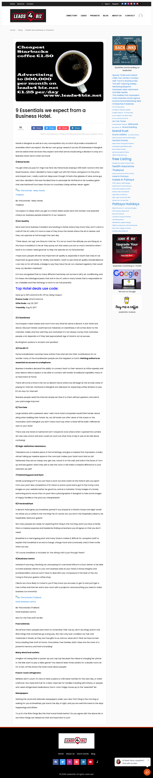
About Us (20, 4)
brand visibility (119, 134)
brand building (129, 127)
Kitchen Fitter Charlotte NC (120, 192)
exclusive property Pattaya (120, 152)
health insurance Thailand (123, 168)
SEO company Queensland (120, 211)
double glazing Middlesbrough (122, 146)
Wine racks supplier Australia (121, 228)
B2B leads (133, 124)
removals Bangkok (131, 208)
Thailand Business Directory (78, 134)
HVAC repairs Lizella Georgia (121, 183)
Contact (30, 4)
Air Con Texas (119, 121)
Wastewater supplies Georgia (121, 222)
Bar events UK (116, 127)
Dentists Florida (120, 140)
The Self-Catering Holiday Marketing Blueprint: (124, 85)
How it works (83, 753)
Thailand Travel (96, 134)
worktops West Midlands (120, 231)
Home (12, 4)
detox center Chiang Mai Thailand (123, 143)
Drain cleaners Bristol (119, 149)
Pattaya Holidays (125, 204)
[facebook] (122, 4)
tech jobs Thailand (118, 214)
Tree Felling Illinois (118, 220)
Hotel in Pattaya (120, 176)
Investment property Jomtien (121, 189)
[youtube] (137, 4)
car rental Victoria (133, 135)
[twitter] (125, 4)
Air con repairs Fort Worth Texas (122, 115)
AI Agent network (117, 113)
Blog (20, 30)
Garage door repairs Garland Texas (123, 163)
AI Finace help (128, 113)
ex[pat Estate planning (119, 155)
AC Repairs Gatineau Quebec (121, 110)
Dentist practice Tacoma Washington (124, 138)
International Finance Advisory (122, 186)
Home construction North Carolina (123, 173)
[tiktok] (140, 4)
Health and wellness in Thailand (40, 30)
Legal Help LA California (119, 195)
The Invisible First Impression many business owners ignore (126, 96)
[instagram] (128, 4)
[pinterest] (131, 4)
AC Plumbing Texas (118, 107)
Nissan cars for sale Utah (120, 200)
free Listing (121, 158)
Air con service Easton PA (120, 118)
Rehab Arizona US (118, 208)
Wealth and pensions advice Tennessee (124, 225)
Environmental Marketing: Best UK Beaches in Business (126, 102)
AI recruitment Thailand (119, 124)
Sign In (107, 4)
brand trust (120, 131)
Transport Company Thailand (121, 217)
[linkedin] (134, 4)
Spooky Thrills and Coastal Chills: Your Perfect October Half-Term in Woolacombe (125, 78)
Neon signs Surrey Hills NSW (121, 197)
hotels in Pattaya (123, 179)
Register (115, 4)
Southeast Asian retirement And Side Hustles (125, 91)
